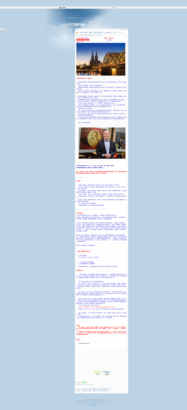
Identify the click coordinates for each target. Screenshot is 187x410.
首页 (69, 24)
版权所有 (95, 405)
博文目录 (74, 24)
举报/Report (91, 384)
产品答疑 (109, 401)
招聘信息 (95, 401)
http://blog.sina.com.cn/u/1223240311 (75, 17)
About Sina (82, 401)
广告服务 (87, 401)
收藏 (80, 384)
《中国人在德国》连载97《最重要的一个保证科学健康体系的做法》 (95, 389)
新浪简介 (77, 401)
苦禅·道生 (100, 35)
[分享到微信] (85, 382)
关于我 (78, 24)
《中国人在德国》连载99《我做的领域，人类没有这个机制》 (94, 390)
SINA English (104, 401)
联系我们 (91, 401)
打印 (87, 384)
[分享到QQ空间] (81, 382)
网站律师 (99, 401)
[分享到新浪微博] (79, 382)
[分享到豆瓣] (83, 382)
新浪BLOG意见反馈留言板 (90, 399)
